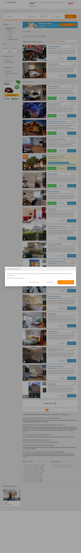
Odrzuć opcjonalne (34, 282)
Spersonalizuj (50, 282)
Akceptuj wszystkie (66, 282)
